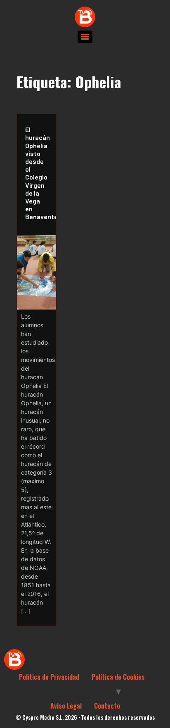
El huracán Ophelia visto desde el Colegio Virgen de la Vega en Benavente (38, 172)
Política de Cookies (118, 677)
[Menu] (85, 37)
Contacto (107, 706)
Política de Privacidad (49, 677)
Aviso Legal (66, 706)
